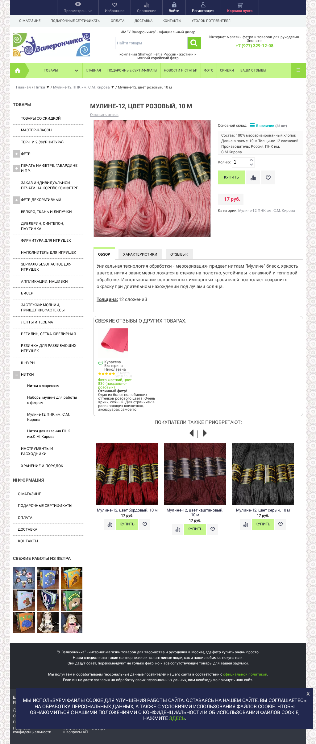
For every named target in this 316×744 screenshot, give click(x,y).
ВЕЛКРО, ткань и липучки (46, 212)
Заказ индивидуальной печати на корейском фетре (49, 185)
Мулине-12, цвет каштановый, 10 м (195, 512)
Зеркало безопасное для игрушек (46, 267)
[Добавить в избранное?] (268, 177)
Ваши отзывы (253, 70)
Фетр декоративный (41, 200)
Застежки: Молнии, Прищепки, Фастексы (42, 307)
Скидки (227, 70)
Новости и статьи (181, 70)
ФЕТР (26, 154)
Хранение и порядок (42, 466)
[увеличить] (251, 160)
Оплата (117, 21)
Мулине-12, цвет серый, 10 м (263, 510)
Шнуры (28, 363)
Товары (51, 70)
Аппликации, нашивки (44, 281)
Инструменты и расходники (37, 451)
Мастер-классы (36, 130)
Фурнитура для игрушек (46, 240)
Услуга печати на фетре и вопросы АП (84, 730)
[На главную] (17, 70)
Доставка (143, 21)
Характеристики (140, 254)
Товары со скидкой (41, 118)
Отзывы (179, 254)
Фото (209, 70)
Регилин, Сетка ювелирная (48, 334)
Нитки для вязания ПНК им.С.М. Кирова (48, 433)
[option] (130, 492)
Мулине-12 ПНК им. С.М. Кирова (48, 417)
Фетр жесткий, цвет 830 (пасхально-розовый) (115, 383)
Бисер (27, 293)
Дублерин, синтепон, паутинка (42, 226)
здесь (177, 718)
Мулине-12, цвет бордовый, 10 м (127, 510)
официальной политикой (245, 674)
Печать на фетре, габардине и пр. (49, 168)
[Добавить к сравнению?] (253, 177)
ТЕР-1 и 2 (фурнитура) (42, 142)
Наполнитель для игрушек (48, 252)
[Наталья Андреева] (24, 578)
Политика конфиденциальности (32, 730)
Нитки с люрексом (43, 386)
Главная (93, 70)
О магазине (29, 21)
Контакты (172, 21)
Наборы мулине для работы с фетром (52, 400)
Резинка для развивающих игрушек (49, 348)
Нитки (27, 374)
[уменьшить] (251, 164)
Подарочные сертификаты (76, 21)
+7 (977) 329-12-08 (254, 45)
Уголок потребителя (211, 21)
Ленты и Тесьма (37, 322)
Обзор (104, 254)
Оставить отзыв (104, 115)
